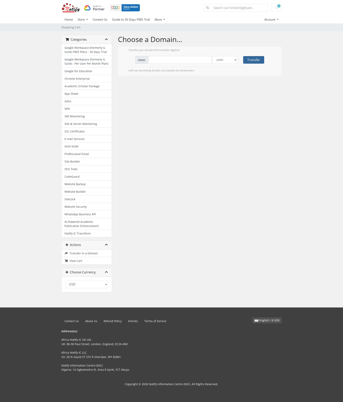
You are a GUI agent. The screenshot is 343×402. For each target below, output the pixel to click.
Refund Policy (113, 321)
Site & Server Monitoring (81, 124)
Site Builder (72, 161)
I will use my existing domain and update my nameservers (161, 70)
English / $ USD (268, 320)
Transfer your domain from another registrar (154, 50)
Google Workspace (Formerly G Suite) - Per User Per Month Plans (87, 61)
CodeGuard (72, 176)
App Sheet (71, 94)
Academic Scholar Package (82, 86)
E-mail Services (75, 139)
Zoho (68, 101)
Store (82, 19)
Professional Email (77, 154)
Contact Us (100, 19)
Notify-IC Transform (78, 233)
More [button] (159, 19)
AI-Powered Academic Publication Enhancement (82, 224)
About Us (91, 321)
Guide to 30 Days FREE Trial (131, 19)
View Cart (75, 261)
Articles (133, 321)
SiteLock (70, 199)
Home (69, 19)
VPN (67, 109)
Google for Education (78, 71)
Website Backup (75, 184)
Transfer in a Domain (83, 253)
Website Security (76, 207)
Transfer (253, 60)
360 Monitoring (75, 116)
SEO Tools (71, 169)
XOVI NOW (71, 146)
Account (270, 19)
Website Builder (75, 191)
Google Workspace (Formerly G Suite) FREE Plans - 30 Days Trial (86, 50)
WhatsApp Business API (80, 214)
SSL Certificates (75, 131)
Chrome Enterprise (77, 78)
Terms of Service (155, 321)
